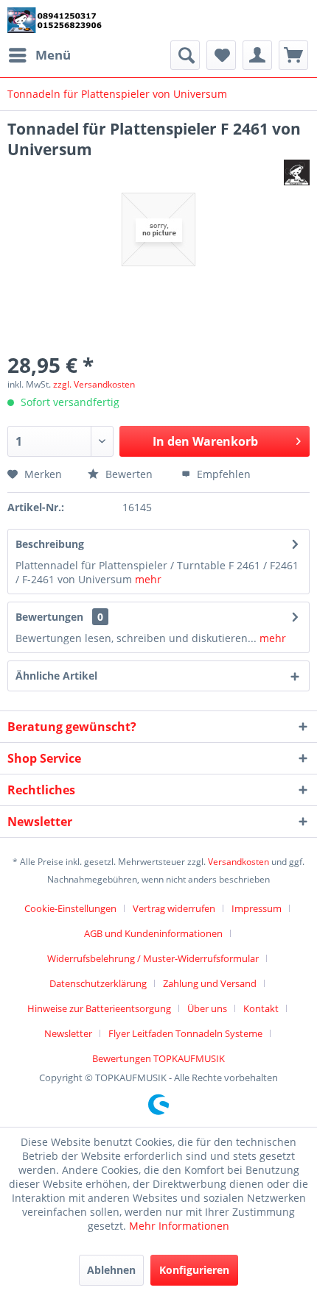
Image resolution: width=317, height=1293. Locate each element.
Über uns (207, 1008)
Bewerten (129, 474)
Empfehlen (222, 474)
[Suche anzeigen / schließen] (185, 55)
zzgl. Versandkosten (94, 384)
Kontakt (261, 1008)
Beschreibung (49, 544)
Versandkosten (238, 861)
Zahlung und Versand (210, 983)
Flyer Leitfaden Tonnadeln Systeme (185, 1033)
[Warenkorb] (293, 55)
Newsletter (68, 1033)
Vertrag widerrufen (174, 908)
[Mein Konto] (257, 55)
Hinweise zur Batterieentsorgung (99, 1008)
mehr (146, 579)
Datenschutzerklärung (98, 983)
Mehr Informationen (179, 1226)
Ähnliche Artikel (56, 676)
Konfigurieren (194, 1270)
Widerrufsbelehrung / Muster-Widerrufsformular (153, 958)
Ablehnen (111, 1270)
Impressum (256, 908)
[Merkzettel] (221, 55)
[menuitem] (39, 55)
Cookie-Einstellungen (70, 908)
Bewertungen (49, 617)
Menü (53, 54)
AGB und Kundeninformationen (153, 933)
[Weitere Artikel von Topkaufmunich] (297, 172)
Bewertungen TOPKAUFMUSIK (158, 1058)
